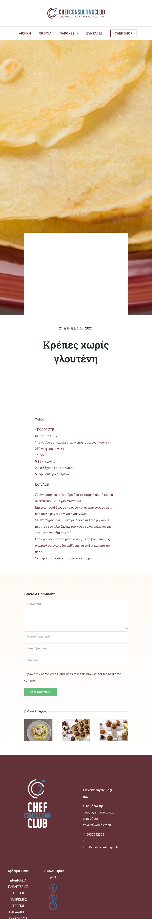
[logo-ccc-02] (76, 7)
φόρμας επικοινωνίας (98, 812)
